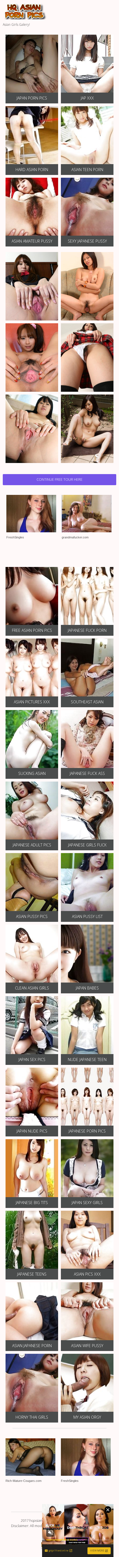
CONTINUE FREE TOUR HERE (59, 479)
